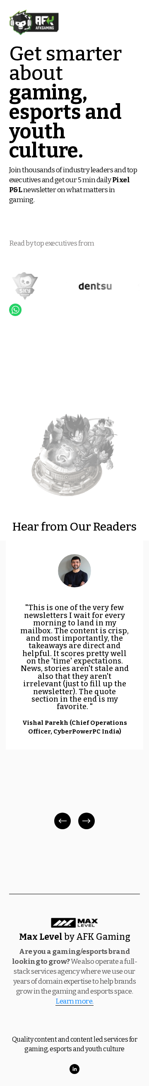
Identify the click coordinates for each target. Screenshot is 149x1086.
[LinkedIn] (74, 1069)
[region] (74, 686)
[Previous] (62, 821)
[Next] (86, 821)
